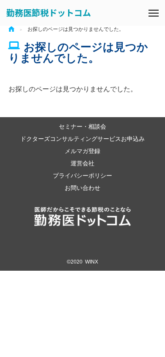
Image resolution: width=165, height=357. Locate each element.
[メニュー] (153, 13)
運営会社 (82, 163)
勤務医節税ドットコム (48, 12)
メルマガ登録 (82, 151)
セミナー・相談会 (82, 126)
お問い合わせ (82, 187)
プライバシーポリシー (82, 175)
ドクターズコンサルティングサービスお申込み (82, 138)
